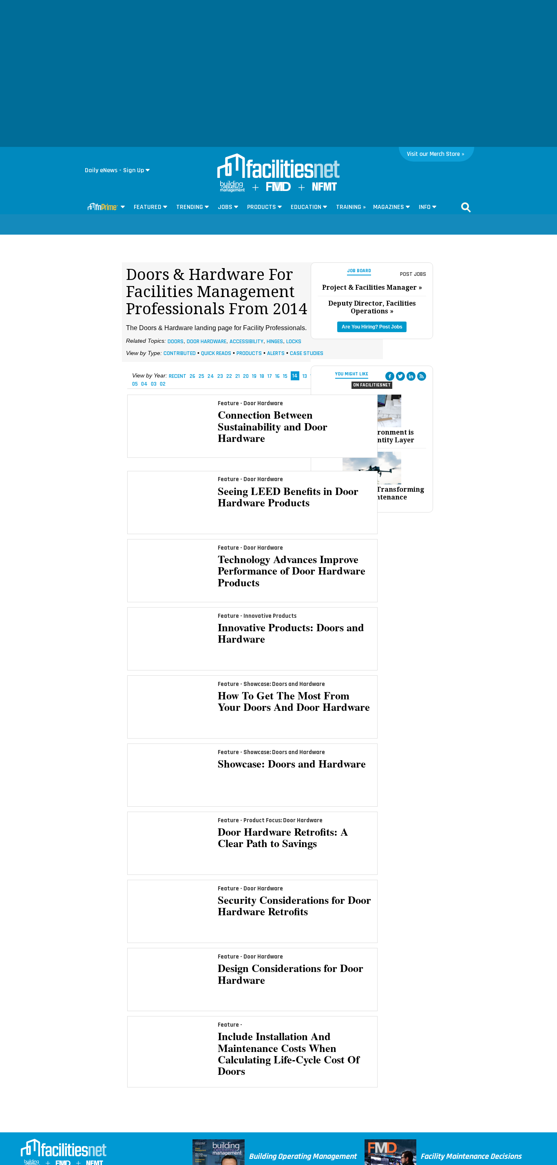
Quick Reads (216, 353)
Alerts (276, 353)
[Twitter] (400, 376)
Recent (177, 375)
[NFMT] (324, 188)
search (466, 207)
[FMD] (278, 189)
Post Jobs (413, 274)
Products (249, 353)
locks (293, 341)
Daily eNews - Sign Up (114, 170)
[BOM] (232, 190)
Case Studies (306, 353)
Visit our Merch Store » (435, 154)
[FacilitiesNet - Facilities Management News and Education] (278, 166)
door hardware (206, 341)
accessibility (246, 341)
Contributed (180, 353)
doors (175, 341)
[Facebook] (389, 376)
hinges (275, 341)
